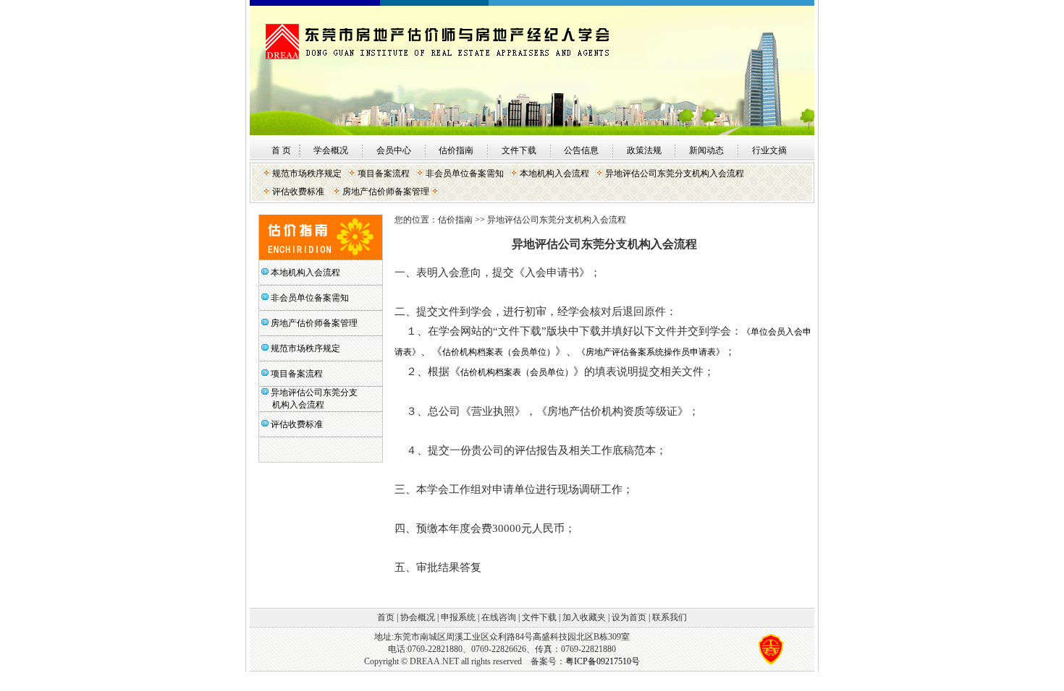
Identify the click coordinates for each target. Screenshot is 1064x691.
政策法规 (644, 150)
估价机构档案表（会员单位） (498, 352)
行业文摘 (769, 150)
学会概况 (330, 150)
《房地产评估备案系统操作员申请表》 (651, 352)
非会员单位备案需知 (465, 173)
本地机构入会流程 (554, 173)
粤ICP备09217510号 (602, 661)
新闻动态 (706, 150)
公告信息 (581, 150)
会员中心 (393, 150)
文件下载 (519, 150)
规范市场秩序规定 (307, 173)
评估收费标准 (298, 191)
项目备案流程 (384, 173)
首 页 (281, 150)
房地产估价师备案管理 (385, 191)
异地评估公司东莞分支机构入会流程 (674, 173)
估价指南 (456, 150)
